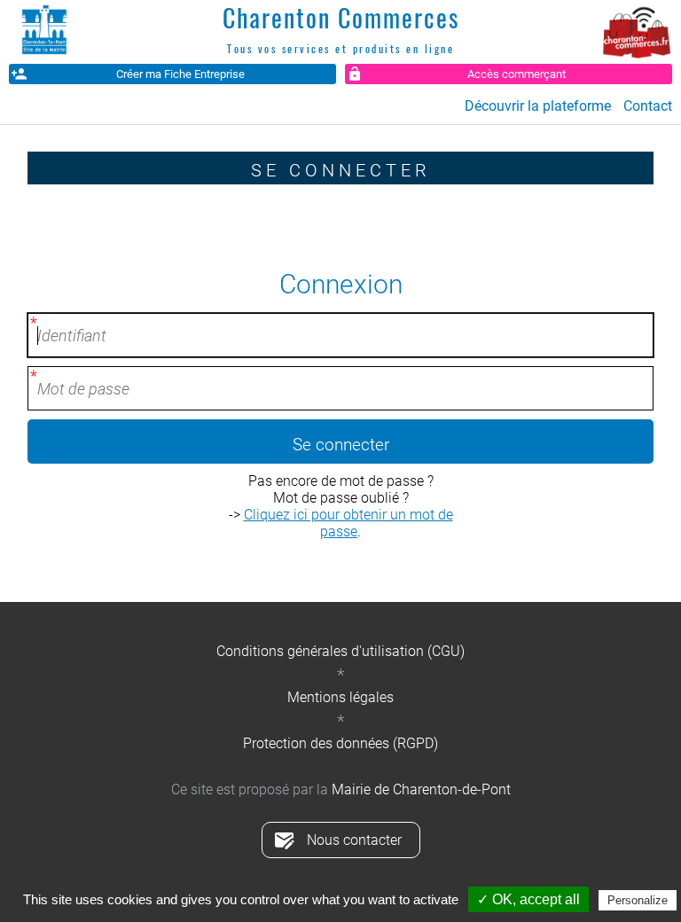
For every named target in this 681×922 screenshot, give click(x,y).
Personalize (637, 900)
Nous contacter (354, 840)
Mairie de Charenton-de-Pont (421, 789)
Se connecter (341, 444)
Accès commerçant (516, 74)
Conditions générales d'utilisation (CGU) (340, 651)
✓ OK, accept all (528, 899)
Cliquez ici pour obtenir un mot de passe (348, 523)
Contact (647, 106)
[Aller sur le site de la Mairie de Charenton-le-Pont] (44, 31)
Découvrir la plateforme (538, 106)
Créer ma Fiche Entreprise (180, 74)
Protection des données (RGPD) (340, 743)
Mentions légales (340, 697)
